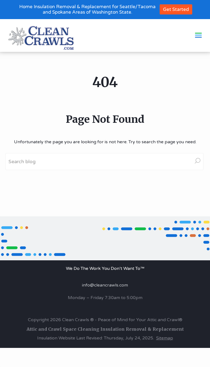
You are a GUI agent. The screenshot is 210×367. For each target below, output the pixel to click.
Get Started (176, 9)
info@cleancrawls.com (105, 285)
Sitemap (164, 338)
